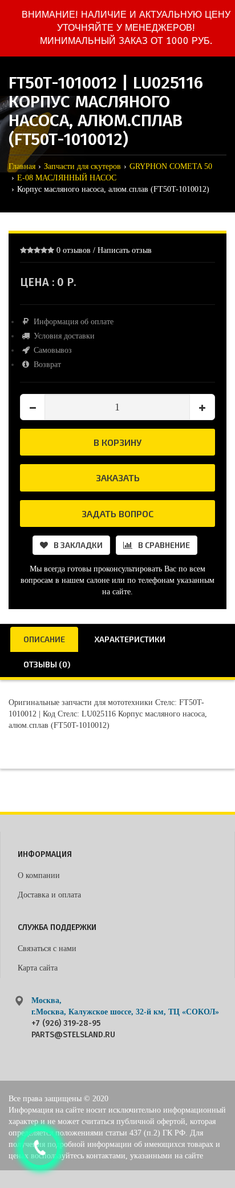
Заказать (118, 477)
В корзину (117, 442)
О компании (39, 875)
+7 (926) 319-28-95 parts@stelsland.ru (73, 1029)
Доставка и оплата (49, 895)
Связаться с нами (47, 948)
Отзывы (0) (46, 664)
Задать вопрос (117, 513)
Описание (44, 639)
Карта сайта (38, 968)
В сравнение (164, 545)
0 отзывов (73, 250)
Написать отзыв (125, 250)
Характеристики (130, 639)
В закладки (78, 545)
